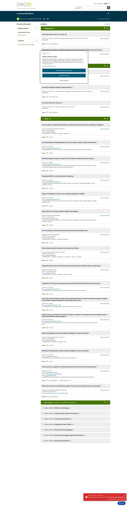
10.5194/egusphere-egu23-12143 (53, 305)
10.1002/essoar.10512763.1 (51, 356)
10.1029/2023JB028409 (50, 255)
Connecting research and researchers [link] (26, 8)
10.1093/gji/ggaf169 (49, 237)
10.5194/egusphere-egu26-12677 (53, 148)
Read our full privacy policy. (49, 66)
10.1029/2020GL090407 (50, 375)
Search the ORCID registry (78, 7)
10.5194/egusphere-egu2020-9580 (53, 374)
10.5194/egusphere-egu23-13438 (53, 321)
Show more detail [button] (104, 38)
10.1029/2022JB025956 (50, 340)
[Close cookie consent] (85, 52)
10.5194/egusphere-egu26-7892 (52, 199)
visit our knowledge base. (119, 497)
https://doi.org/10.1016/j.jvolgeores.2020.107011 (56, 393)
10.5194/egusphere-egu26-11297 (53, 181)
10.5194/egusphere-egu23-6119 (52, 289)
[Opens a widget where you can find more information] (121, 503)
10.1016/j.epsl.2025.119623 (51, 218)
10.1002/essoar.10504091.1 (51, 372)
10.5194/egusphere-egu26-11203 (53, 164)
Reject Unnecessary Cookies (64, 70)
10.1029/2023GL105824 (50, 273)
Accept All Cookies (64, 75)
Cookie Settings (64, 80)
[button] (107, 24)
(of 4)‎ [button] (69, 380)
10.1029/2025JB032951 (50, 132)
